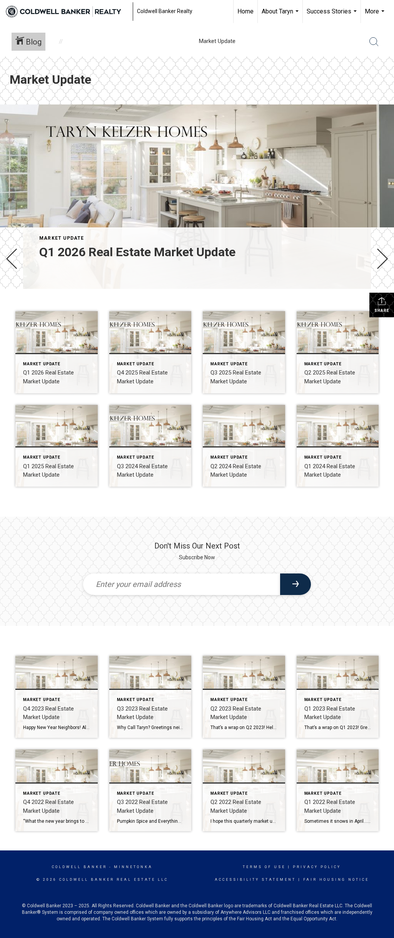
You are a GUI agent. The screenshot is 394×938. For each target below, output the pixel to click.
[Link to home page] (67, 11)
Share (381, 310)
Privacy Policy (317, 867)
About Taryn (281, 15)
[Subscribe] (295, 584)
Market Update (61, 238)
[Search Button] (374, 41)
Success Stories (333, 15)
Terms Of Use (264, 867)
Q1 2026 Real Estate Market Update (137, 252)
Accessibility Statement (255, 880)
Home (245, 11)
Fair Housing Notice (336, 880)
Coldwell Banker (79, 867)
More (375, 15)
